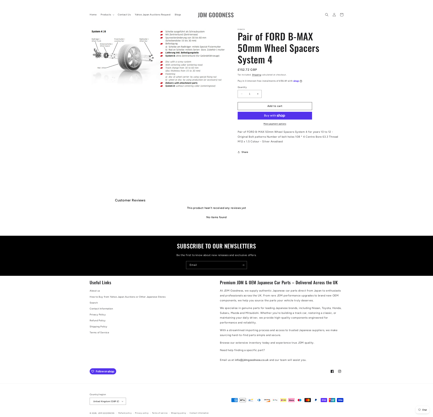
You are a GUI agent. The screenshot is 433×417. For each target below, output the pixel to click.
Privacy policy (142, 413)
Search (94, 302)
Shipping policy (178, 413)
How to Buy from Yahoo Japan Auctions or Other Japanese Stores (128, 296)
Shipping (256, 75)
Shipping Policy (98, 326)
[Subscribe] (243, 265)
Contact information (199, 413)
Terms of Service (99, 332)
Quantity (242, 87)
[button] (107, 14)
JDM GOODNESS (106, 413)
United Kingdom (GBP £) (106, 401)
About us (95, 290)
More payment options (275, 124)
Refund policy (125, 413)
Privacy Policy (98, 314)
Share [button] (245, 152)
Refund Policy (98, 320)
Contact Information (101, 308)
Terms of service (160, 413)
